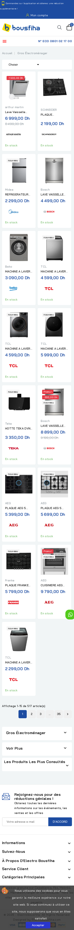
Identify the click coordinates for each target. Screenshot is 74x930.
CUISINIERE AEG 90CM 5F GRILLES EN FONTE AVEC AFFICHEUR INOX (53, 585)
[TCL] (49, 288)
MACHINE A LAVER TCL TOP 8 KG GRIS (17, 663)
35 (59, 714)
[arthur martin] (13, 133)
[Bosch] (49, 211)
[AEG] (13, 524)
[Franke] (13, 601)
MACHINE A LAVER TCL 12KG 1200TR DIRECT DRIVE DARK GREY (53, 349)
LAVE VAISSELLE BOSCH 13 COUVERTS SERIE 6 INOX (53, 426)
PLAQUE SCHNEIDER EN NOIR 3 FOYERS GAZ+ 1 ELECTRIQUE (51, 115)
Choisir (24, 64)
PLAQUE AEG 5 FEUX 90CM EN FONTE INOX (51, 508)
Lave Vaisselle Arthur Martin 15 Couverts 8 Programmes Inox (17, 112)
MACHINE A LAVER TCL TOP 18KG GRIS (53, 272)
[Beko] (13, 288)
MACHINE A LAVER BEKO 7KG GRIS (17, 272)
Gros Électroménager (26, 732)
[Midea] (13, 211)
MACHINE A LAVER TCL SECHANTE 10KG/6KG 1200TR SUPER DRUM (18, 349)
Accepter (38, 925)
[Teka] (13, 447)
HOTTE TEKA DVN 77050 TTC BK (17, 429)
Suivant (68, 714)
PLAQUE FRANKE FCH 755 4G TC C (18, 585)
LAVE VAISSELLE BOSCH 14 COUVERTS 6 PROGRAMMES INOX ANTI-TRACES (54, 195)
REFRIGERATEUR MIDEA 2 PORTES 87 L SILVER (17, 195)
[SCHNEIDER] (49, 133)
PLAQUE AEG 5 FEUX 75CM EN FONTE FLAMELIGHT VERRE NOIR (15, 508)
